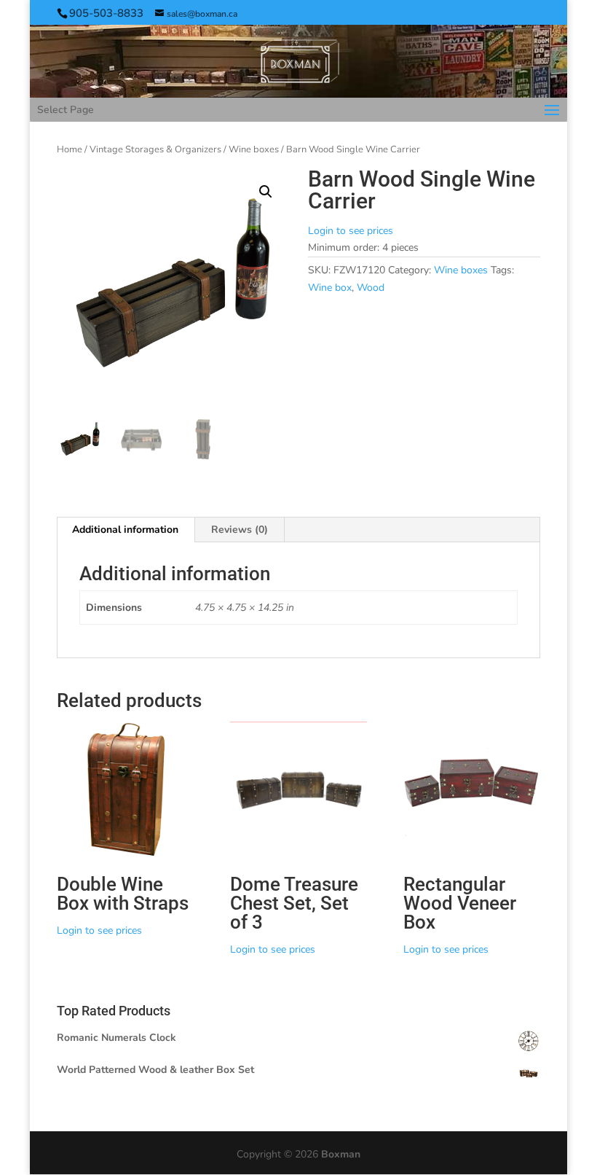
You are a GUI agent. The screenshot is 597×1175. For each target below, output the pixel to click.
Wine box (330, 287)
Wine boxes (254, 149)
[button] (266, 192)
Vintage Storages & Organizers (155, 149)
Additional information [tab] (125, 529)
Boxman (340, 1154)
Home (69, 149)
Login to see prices (350, 231)
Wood (370, 287)
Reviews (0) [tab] (239, 529)
